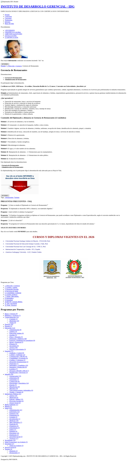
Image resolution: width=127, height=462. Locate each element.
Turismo (16, 197)
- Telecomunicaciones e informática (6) (21, 390)
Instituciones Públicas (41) (13, 394)
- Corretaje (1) (13, 319)
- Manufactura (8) (14, 387)
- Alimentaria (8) (14, 378)
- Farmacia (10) (13, 413)
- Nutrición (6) (13, 424)
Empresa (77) (9, 351)
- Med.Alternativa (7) (15, 422)
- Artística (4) (13, 331)
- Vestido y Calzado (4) (16, 392)
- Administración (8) (15, 330)
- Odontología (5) (14, 428)
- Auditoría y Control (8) (16, 353)
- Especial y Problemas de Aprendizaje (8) (22, 340)
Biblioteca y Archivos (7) (13, 315)
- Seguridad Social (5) (15, 437)
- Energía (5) (13, 385)
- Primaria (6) (13, 344)
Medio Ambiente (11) (11, 404)
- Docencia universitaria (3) (17, 349)
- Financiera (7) (13, 363)
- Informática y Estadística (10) (18, 365)
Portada (3, 66)
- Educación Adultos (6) (16, 333)
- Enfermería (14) (14, 412)
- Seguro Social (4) (15, 403)
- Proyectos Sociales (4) (16, 401)
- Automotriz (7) (14, 380)
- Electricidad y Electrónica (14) (19, 383)
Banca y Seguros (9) (11, 314)
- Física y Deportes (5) (16, 337)
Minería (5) (8, 406)
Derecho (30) (9, 324)
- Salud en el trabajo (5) (16, 445)
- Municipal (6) (13, 397)
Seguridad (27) (9, 444)
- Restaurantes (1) (14, 453)
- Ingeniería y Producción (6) (18, 367)
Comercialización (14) (12, 317)
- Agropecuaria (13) (15, 376)
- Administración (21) (15, 410)
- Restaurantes (9, 197)
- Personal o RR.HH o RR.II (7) (19, 371)
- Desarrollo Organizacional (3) (18, 362)
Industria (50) (9, 374)
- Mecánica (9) (13, 388)
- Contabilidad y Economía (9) (18, 358)
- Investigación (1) (14, 419)
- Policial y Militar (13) (16, 399)
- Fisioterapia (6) (14, 415)
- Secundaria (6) (14, 346)
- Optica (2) (12, 429)
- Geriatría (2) (13, 417)
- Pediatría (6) (13, 431)
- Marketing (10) (14, 321)
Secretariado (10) (10, 440)
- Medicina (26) (13, 421)
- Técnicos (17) (13, 438)
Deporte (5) (8, 326)
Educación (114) (10, 328)
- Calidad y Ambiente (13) (17, 355)
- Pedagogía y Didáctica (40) (18, 339)
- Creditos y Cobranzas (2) (17, 360)
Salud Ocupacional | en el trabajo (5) (16, 442)
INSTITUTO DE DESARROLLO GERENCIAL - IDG (38, 6)
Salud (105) (8, 408)
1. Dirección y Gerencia (14, 66)
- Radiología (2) (14, 435)
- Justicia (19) (13, 396)
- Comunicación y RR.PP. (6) (18, 356)
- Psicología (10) (14, 433)
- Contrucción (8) (14, 381)
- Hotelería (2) (13, 451)
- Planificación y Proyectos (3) (18, 372)
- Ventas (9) (12, 322)
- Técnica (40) (13, 347)
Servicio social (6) (10, 447)
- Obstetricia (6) (14, 426)
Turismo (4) (8, 449)
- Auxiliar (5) (13, 335)
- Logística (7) (13, 369)
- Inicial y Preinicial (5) (16, 342)
